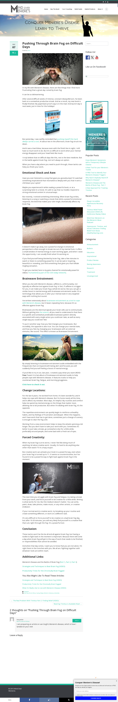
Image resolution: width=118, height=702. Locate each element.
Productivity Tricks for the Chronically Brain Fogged (43, 571)
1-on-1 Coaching (67, 9)
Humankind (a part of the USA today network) (47, 273)
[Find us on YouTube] (97, 57)
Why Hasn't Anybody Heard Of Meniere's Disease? (97, 179)
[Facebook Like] (49, 700)
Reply (77, 620)
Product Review (92, 260)
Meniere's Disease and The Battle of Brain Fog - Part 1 (96, 184)
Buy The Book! (55, 9)
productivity (56, 593)
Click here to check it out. (33, 384)
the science (44, 312)
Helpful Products (90, 9)
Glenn (29, 50)
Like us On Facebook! (96, 66)
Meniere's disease (48, 593)
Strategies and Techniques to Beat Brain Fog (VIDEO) (43, 566)
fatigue (42, 593)
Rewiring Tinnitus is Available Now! (68, 604)
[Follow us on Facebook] (88, 57)
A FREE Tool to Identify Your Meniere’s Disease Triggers (96, 174)
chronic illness (32, 593)
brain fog (26, 593)
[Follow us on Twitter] (92, 57)
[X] (69, 700)
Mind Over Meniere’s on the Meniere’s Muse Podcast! (95, 220)
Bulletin (90, 248)
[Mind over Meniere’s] (20, 8)
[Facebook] (29, 700)
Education (90, 252)
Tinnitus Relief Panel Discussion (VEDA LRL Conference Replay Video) (96, 212)
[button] (96, 682)
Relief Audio (78, 9)
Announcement (92, 244)
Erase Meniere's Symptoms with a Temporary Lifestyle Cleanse (96, 162)
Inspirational (91, 256)
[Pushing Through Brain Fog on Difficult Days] (52, 69)
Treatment (26, 591)
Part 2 (68, 562)
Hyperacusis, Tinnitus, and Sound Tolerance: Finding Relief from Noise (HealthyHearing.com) (97, 229)
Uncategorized (92, 276)
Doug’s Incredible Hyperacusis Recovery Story (95, 203)
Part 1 (62, 562)
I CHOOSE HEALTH (96, 698)
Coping (38, 593)
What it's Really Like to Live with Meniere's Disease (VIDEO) (44, 588)
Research (90, 268)
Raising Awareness (94, 264)
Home (46, 9)
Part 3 (74, 562)
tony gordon (20, 619)
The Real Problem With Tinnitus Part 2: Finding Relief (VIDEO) (35, 601)
